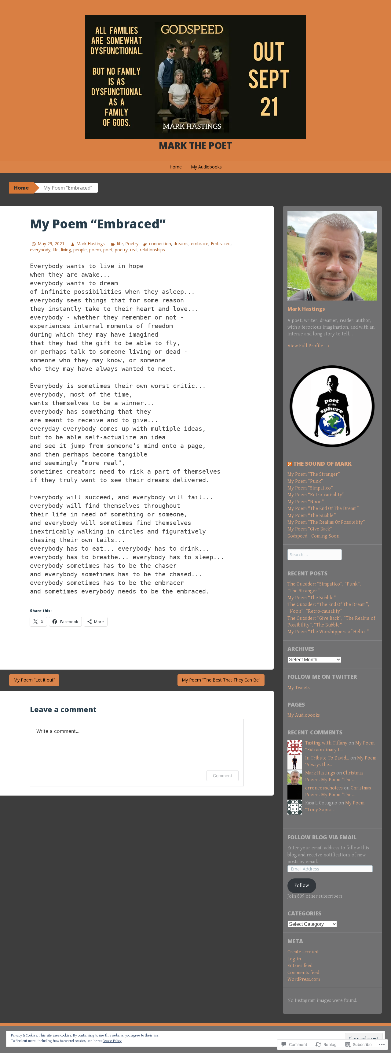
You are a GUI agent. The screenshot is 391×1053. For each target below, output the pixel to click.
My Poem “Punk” (305, 481)
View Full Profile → (308, 346)
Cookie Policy (112, 1041)
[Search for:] (314, 555)
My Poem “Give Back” (309, 529)
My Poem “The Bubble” (311, 516)
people (80, 250)
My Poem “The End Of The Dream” (323, 509)
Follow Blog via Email (321, 837)
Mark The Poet (195, 145)
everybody (40, 250)
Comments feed (303, 973)
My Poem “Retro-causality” (315, 495)
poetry (121, 250)
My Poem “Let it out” (34, 680)
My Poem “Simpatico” (310, 488)
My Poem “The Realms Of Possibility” (326, 522)
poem (95, 250)
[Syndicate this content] (289, 463)
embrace (199, 243)
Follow (301, 886)
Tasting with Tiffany (326, 743)
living (66, 250)
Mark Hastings (90, 243)
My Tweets (298, 688)
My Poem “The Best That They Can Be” (221, 680)
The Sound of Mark (322, 463)
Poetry (131, 243)
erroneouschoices (324, 788)
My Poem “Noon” (305, 502)
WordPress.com (303, 979)
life (119, 243)
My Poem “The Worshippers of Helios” (328, 632)
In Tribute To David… (327, 758)
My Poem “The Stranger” (313, 474)
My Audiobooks (206, 167)
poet (107, 250)
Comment (222, 775)
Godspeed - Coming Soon (313, 536)
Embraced (221, 243)
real (133, 250)
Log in (294, 959)
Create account (303, 952)
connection (160, 243)
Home (176, 167)
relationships (152, 250)
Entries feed (299, 966)
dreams (181, 243)
